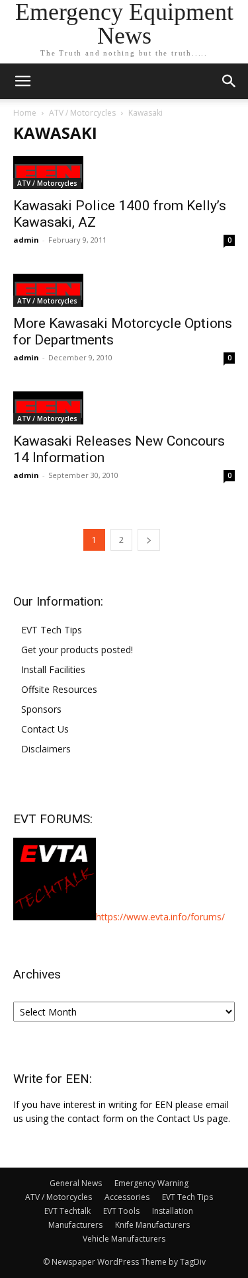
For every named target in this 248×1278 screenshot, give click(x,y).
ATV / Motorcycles (82, 112)
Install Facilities (53, 669)
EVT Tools (121, 1211)
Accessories (126, 1197)
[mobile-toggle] (22, 81)
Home (24, 112)
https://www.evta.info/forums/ (160, 916)
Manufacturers (75, 1224)
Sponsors (41, 709)
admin (26, 240)
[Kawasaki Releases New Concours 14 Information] (124, 407)
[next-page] (149, 540)
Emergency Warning (151, 1183)
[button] (229, 81)
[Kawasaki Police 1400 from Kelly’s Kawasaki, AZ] (124, 172)
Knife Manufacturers (152, 1224)
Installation (172, 1211)
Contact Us (45, 729)
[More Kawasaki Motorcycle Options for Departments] (124, 290)
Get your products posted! (77, 649)
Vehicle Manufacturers (124, 1238)
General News (76, 1183)
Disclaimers (46, 748)
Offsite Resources (59, 689)
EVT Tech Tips (51, 629)
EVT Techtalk (67, 1211)
